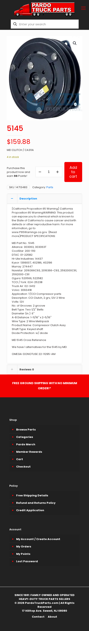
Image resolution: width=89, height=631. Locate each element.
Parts (49, 187)
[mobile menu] (83, 8)
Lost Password (27, 561)
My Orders (23, 546)
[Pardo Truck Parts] (44, 9)
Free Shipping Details (32, 495)
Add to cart (73, 172)
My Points (23, 554)
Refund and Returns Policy (35, 503)
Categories (24, 437)
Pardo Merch (25, 444)
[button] (75, 43)
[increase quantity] (57, 172)
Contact (38, 617)
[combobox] (45, 24)
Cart (19, 459)
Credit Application (30, 510)
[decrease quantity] (40, 172)
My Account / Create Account (38, 539)
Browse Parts (26, 430)
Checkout (23, 467)
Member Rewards (29, 452)
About (52, 617)
